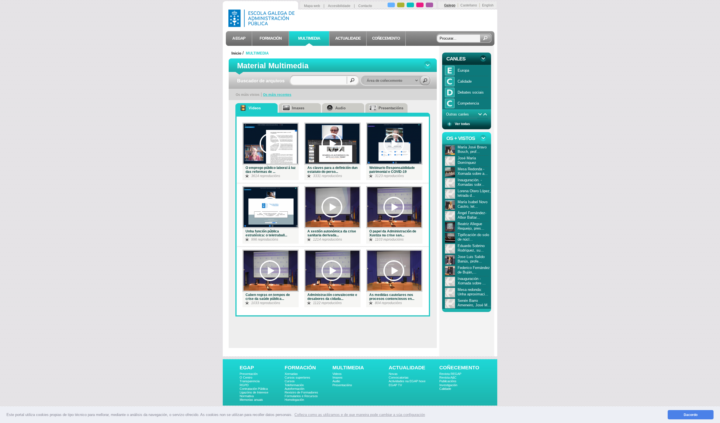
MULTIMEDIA (257, 53)
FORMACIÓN (300, 367)
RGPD (244, 385)
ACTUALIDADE (407, 367)
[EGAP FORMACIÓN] (401, 5)
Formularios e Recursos (301, 396)
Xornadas (291, 374)
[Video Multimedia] (270, 143)
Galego (449, 5)
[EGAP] (391, 5)
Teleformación (294, 385)
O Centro (246, 377)
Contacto (365, 6)
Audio (336, 381)
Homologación (294, 399)
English (488, 5)
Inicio (236, 53)
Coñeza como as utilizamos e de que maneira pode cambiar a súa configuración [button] (359, 415)
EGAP (247, 367)
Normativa (247, 396)
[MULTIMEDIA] (410, 5)
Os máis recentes (277, 95)
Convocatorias (399, 377)
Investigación (448, 385)
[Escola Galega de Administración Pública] (262, 25)
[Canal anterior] (485, 114)
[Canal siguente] (480, 114)
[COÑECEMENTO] (429, 5)
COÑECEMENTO (459, 367)
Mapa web (312, 6)
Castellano (468, 5)
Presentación (249, 374)
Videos (337, 374)
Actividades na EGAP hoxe (407, 381)
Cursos (290, 381)
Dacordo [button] (691, 415)
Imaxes (337, 377)
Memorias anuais (251, 399)
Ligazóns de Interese (254, 392)
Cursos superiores (297, 377)
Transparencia (250, 381)
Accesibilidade (339, 6)
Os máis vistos (248, 95)
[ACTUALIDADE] (420, 5)
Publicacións (447, 381)
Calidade (445, 388)
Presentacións (342, 385)
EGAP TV (395, 385)
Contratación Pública (254, 388)
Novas (393, 374)
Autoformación (294, 388)
